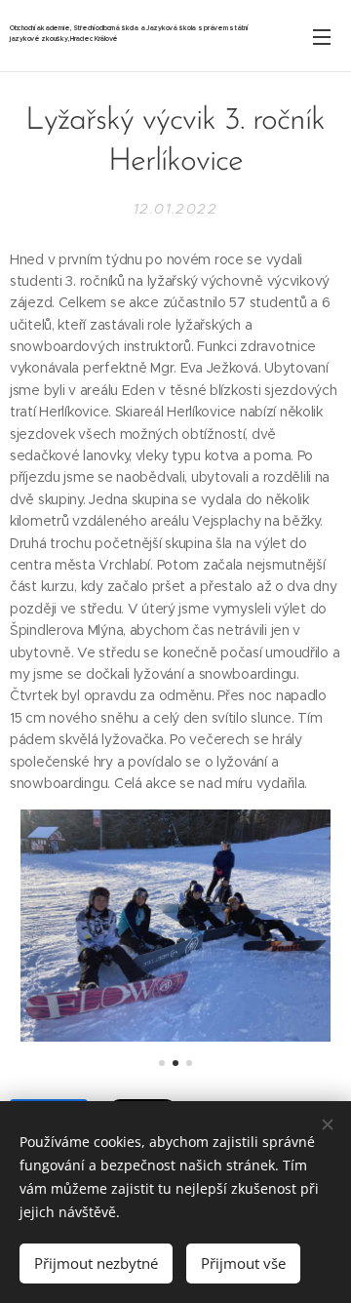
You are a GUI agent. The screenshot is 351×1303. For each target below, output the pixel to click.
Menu (321, 36)
